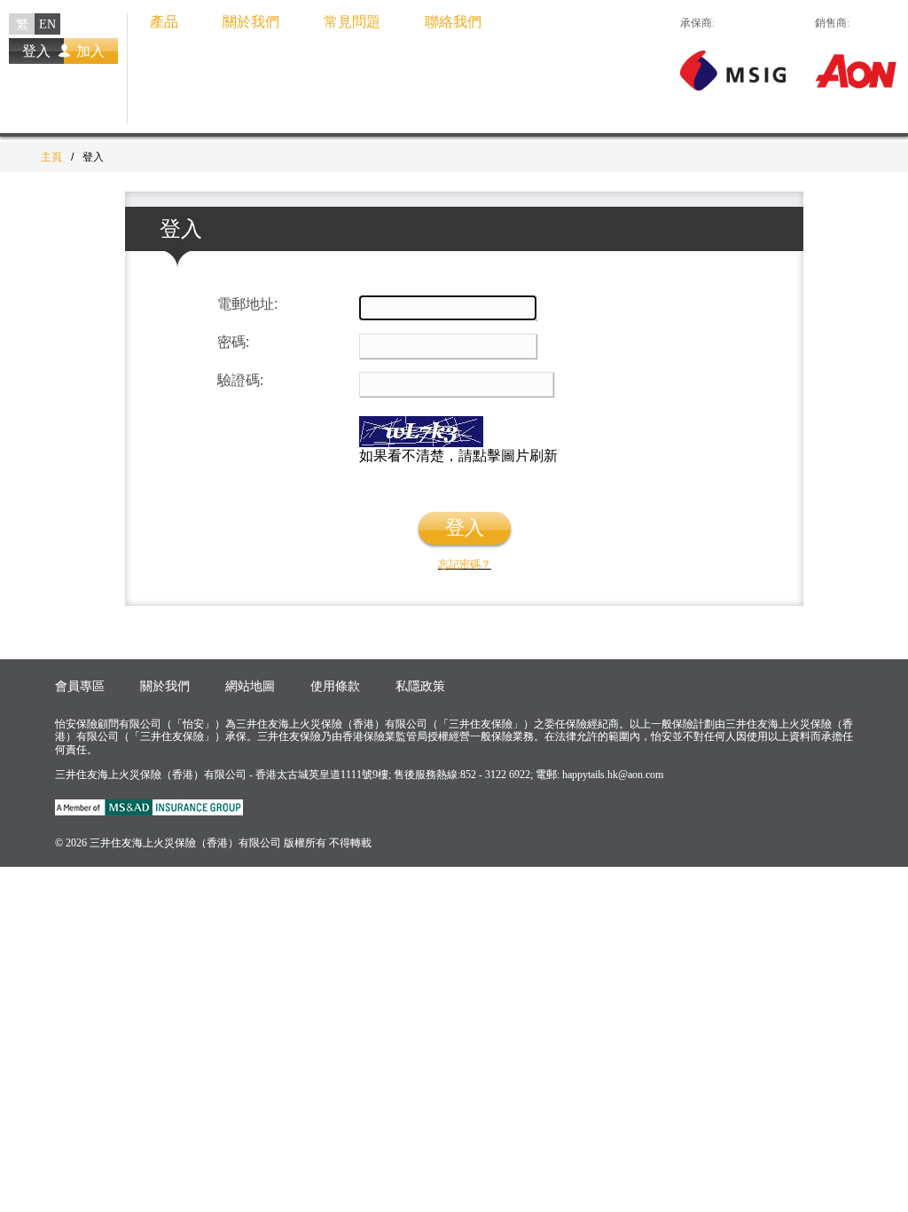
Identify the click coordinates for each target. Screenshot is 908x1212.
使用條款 (335, 686)
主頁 (51, 157)
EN (47, 24)
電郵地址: (247, 303)
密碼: (233, 342)
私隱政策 (420, 686)
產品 (164, 21)
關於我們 (251, 21)
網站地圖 (250, 686)
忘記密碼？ (464, 564)
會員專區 (80, 686)
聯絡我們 (453, 21)
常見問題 (352, 21)
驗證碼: (240, 380)
